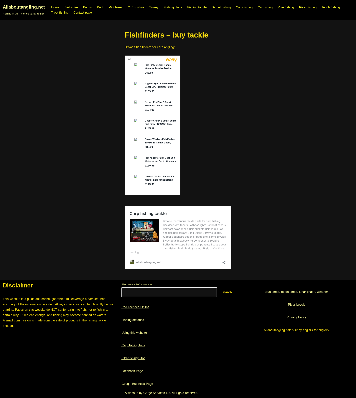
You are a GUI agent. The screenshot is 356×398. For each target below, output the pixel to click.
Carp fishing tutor (133, 345)
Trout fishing (59, 12)
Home (55, 7)
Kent (100, 7)
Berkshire (71, 7)
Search (227, 292)
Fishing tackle (197, 7)
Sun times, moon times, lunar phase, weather (296, 292)
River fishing (308, 7)
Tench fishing (331, 7)
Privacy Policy (297, 317)
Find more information (136, 284)
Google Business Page (137, 384)
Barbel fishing (221, 7)
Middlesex (115, 7)
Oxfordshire (136, 7)
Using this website (134, 332)
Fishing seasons (132, 320)
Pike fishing (286, 7)
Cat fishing (265, 7)
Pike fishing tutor (133, 358)
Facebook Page (132, 371)
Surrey (154, 7)
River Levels (296, 304)
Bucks (87, 7)
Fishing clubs (173, 7)
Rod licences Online (135, 307)
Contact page (82, 12)
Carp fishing (244, 7)
